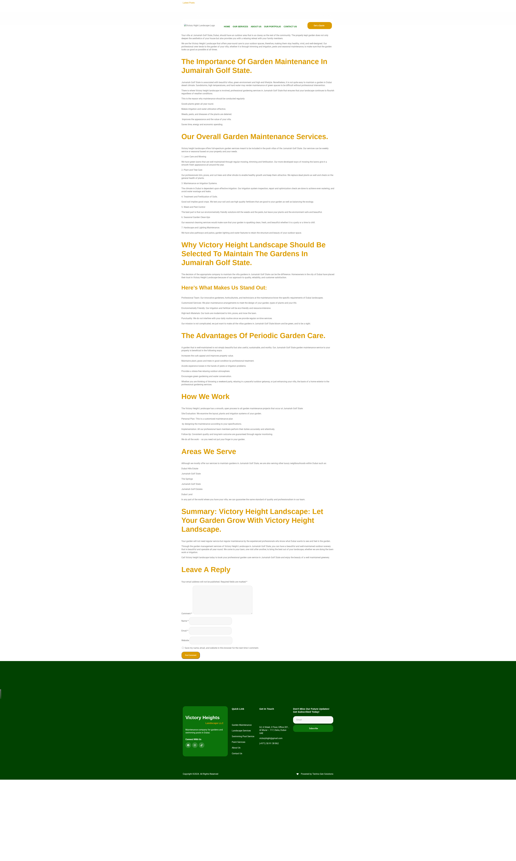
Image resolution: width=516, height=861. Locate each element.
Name (185, 621)
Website (185, 640)
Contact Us (290, 26)
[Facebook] (188, 745)
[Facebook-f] (321, 15)
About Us (256, 26)
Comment (186, 613)
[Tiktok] (331, 15)
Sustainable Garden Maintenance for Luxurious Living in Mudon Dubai (269, 9)
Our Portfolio (272, 26)
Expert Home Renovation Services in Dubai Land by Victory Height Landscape (273, 5)
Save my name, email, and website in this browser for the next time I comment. (222, 648)
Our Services (240, 26)
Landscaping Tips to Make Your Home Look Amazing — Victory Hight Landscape (235, 2)
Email (184, 630)
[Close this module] (106, 782)
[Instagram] (326, 15)
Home (227, 26)
